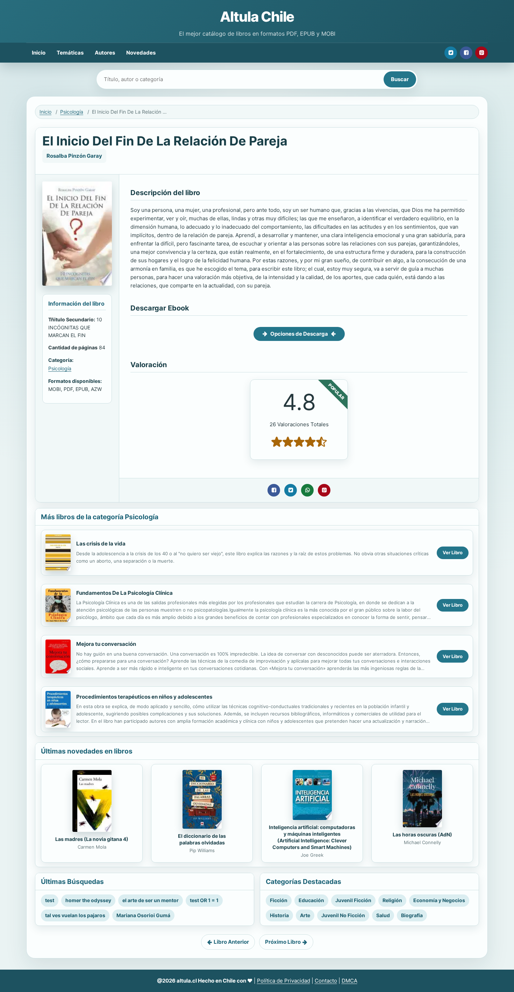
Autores (105, 52)
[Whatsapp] (307, 490)
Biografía (412, 915)
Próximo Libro (283, 942)
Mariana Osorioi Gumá (143, 915)
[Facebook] (466, 53)
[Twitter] (450, 53)
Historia (279, 915)
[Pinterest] (481, 53)
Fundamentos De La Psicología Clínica (124, 593)
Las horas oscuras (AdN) (422, 834)
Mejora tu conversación (106, 644)
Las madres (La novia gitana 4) (91, 839)
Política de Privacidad (283, 980)
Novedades (141, 52)
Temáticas (70, 52)
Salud (383, 915)
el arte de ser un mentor (150, 900)
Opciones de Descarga (299, 333)
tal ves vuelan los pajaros (75, 915)
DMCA (349, 980)
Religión (392, 900)
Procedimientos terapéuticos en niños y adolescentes (144, 696)
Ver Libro (453, 552)
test (49, 900)
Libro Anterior (231, 942)
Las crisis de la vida (101, 543)
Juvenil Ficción (353, 900)
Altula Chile (257, 16)
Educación (311, 900)
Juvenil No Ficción (343, 915)
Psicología (71, 112)
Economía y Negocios (439, 900)
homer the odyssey (88, 900)
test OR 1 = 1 (204, 900)
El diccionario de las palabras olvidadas (202, 839)
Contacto (326, 980)
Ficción (278, 900)
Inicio (38, 52)
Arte (305, 915)
